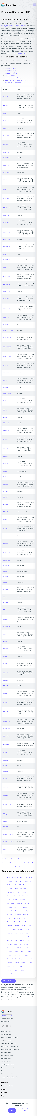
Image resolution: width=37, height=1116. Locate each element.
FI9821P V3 (6, 208)
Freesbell (16, 925)
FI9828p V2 (6, 721)
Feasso (25, 885)
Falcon (22, 877)
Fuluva (9, 966)
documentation (21, 53)
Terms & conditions (7, 1018)
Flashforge (10, 962)
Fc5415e (23, 951)
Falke (15, 881)
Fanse (26, 881)
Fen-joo (9, 888)
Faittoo (29, 948)
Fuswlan (9, 970)
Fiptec (25, 974)
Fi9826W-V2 (6, 626)
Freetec (24, 925)
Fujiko (15, 933)
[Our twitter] (2, 1026)
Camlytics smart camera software (13, 26)
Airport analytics (6, 1061)
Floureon (21, 911)
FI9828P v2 (6, 728)
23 (15, 867)
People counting (6, 1031)
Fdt (20, 885)
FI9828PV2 (6, 736)
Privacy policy (5, 1021)
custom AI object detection (15, 83)
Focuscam (10, 914)
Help (2, 1095)
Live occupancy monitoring (9, 1037)
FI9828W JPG (7, 804)
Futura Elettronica (25, 944)
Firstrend (29, 959)
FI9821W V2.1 (7, 347)
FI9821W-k (6, 388)
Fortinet (24, 918)
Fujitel (27, 933)
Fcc (16, 885)
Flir (16, 911)
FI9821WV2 (6, 317)
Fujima (21, 933)
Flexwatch (10, 911)
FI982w (5, 821)
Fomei (17, 962)
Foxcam (27, 922)
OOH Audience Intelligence (9, 1046)
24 (19, 867)
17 (25, 862)
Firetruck (14, 899)
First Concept (11, 903)
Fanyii (31, 881)
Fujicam (9, 933)
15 (17, 862)
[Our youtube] (6, 1026)
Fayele (16, 951)
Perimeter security (6, 1071)
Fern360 (18, 974)
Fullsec (16, 940)
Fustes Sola (10, 974)
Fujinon (30, 962)
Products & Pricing (7, 1085)
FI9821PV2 (6, 189)
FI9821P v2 (6, 128)
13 (10, 862)
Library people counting (8, 1068)
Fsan (14, 929)
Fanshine (9, 951)
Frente (30, 925)
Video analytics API (7, 1074)
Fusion (16, 944)
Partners (4, 1092)
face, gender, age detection (15, 80)
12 (6, 862)
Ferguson (21, 959)
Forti (14, 955)
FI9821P (5, 96)
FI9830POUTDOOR (8, 841)
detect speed (10, 75)
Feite (29, 951)
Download (4, 1082)
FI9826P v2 (6, 543)
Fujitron (9, 936)
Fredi (26, 955)
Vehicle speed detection (8, 1043)
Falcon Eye (29, 877)
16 (21, 862)
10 (31, 858)
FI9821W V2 (6, 291)
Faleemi (9, 881)
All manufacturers (8, 981)
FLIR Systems (21, 948)
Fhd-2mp (23, 888)
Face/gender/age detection (10, 1049)
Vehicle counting (6, 1040)
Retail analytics (6, 1058)
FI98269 (5, 464)
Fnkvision (21, 970)
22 (11, 867)
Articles (3, 1089)
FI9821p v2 (6, 120)
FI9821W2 (6, 365)
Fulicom (9, 940)
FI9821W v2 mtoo (8, 330)
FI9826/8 (5, 439)
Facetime (15, 877)
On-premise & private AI (8, 1055)
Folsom (25, 914)
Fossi (15, 922)
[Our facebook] (11, 1026)
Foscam (9, 922)
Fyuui (15, 970)
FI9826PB (6, 565)
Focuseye (18, 914)
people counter (10, 68)
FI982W (5, 827)
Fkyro (15, 907)
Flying (28, 911)
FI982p (5, 814)
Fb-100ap (10, 885)
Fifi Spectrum (11, 892)
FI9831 (5, 849)
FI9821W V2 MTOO (8, 337)
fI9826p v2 (6, 536)
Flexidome (26, 907)
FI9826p (5, 484)
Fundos (22, 940)
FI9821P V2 (6, 135)
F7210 (8, 877)
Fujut (21, 936)
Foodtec (9, 918)
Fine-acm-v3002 (12, 896)
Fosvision (20, 955)
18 (28, 862)
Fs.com (9, 929)
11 (2, 862)
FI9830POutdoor (8, 834)
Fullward (20, 966)
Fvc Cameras (11, 948)
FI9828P (5, 649)
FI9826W (5, 589)
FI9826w (5, 571)
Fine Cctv (24, 892)
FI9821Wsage (7, 393)
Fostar (21, 922)
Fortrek (23, 962)
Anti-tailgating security (8, 1064)
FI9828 (5, 634)
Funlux (28, 940)
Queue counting (6, 1034)
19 (32, 862)
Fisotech (27, 903)
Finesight (22, 896)
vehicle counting (11, 73)
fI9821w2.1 (6, 380)
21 (7, 867)
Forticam (17, 918)
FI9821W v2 (6, 232)
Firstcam (20, 903)
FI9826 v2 (6, 423)
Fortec (9, 955)
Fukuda (27, 936)
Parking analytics (6, 1052)
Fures (8, 959)
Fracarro (9, 925)
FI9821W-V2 (6, 324)
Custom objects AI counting (9, 1077)
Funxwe (9, 944)
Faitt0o (14, 959)
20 (3, 867)
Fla (20, 907)
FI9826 (5, 400)
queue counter (10, 70)
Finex (28, 896)
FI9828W (5, 752)
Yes (12, 1110)
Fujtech (16, 936)
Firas (8, 899)
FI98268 (5, 456)
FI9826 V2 (6, 430)
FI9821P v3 (6, 198)
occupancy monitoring (13, 78)
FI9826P (5, 491)
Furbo (27, 966)
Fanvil (14, 966)
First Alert (22, 899)
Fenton (16, 888)
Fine (18, 892)
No (25, 1110)
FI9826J (5, 476)
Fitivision (9, 907)
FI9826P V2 (6, 552)
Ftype (27, 929)
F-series (20, 929)
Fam (20, 881)
